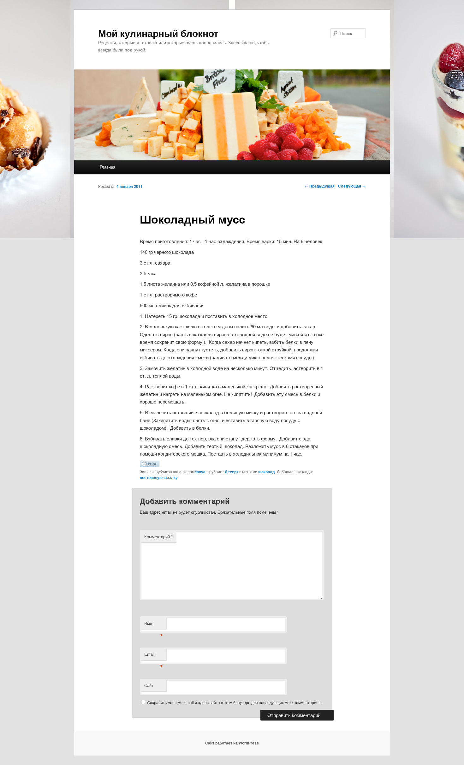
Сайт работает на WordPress (232, 743)
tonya (200, 472)
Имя (153, 624)
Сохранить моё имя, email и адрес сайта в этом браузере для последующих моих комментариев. (234, 702)
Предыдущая (320, 186)
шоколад (266, 472)
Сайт (148, 685)
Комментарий (158, 537)
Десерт (231, 472)
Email (153, 655)
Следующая (352, 186)
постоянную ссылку (159, 477)
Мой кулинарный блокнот (158, 33)
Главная (107, 167)
